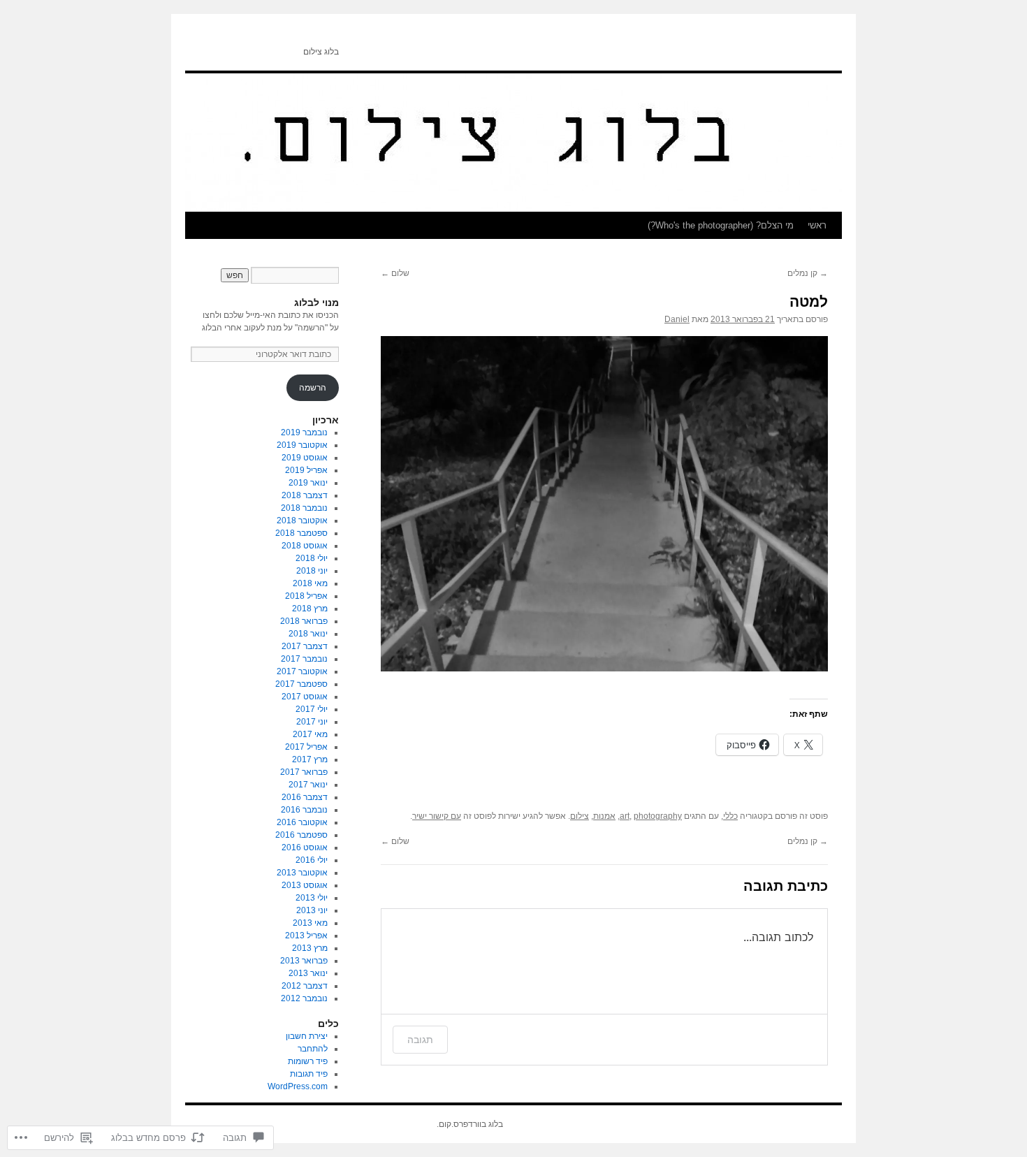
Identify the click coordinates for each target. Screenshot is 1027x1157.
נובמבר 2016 (304, 810)
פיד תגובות (309, 1074)
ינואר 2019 (308, 483)
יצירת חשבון (307, 1036)
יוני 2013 (312, 910)
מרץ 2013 (310, 948)
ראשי (817, 225)
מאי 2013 (310, 923)
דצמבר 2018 (305, 495)
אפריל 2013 (306, 935)
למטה (808, 301)
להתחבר (313, 1049)
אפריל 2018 (306, 596)
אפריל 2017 (306, 747)
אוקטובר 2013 (302, 873)
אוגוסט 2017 (305, 696)
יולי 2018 (312, 558)
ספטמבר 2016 (301, 835)
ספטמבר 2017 (301, 684)
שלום (395, 273)
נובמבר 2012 (304, 998)
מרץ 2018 (310, 608)
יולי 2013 (312, 898)
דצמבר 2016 (305, 797)
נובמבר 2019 (304, 432)
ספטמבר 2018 (301, 533)
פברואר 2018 (304, 621)
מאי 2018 (310, 583)
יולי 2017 (312, 709)
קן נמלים (807, 273)
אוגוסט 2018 (305, 546)
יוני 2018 (312, 571)
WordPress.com (298, 1086)
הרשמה (312, 388)
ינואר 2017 (308, 784)
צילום (579, 816)
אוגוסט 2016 (305, 847)
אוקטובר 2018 (302, 520)
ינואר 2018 (308, 634)
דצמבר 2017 (305, 646)
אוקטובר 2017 (302, 671)
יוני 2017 (312, 722)
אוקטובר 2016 (302, 822)
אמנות (604, 816)
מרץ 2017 (310, 759)
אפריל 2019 (306, 470)
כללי (730, 816)
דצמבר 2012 (305, 986)
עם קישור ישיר (436, 816)
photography (658, 816)
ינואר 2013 (308, 973)
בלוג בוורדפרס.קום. (470, 1124)
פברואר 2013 (304, 961)
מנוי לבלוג (316, 302)
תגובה (420, 1039)
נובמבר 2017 (304, 659)
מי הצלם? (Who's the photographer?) (721, 225)
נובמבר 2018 (304, 508)
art (624, 816)
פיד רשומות (308, 1061)
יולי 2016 (312, 860)
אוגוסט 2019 (305, 458)
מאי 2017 (310, 734)
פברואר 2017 (304, 772)
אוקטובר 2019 (302, 445)
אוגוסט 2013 (305, 885)
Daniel (677, 319)
